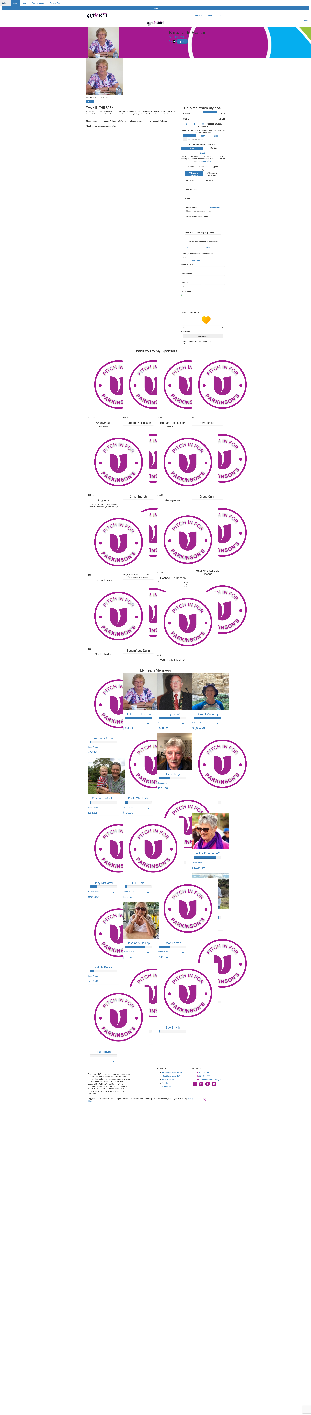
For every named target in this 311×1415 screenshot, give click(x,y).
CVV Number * (186, 291)
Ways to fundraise (39, 3)
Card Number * (187, 273)
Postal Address (203, 207)
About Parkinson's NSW (171, 1076)
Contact (210, 15)
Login (155, 8)
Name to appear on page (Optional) (199, 232)
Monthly (213, 148)
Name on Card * (187, 264)
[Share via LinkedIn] (176, 41)
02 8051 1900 (204, 1076)
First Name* (189, 180)
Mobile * (188, 198)
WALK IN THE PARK (176, 37)
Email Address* (191, 189)
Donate (15, 3)
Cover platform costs (190, 312)
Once (192, 148)
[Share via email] (174, 41)
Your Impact (166, 1083)
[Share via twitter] (171, 41)
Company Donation (212, 174)
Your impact (198, 15)
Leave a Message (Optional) (196, 216)
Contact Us (166, 1087)
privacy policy (206, 161)
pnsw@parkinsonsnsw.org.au (210, 1079)
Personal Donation (194, 174)
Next (208, 247)
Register (25, 3)
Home (6, 3)
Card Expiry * (186, 282)
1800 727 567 (204, 1072)
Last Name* (209, 180)
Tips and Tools (55, 3)
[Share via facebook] (169, 41)
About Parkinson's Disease (172, 1072)
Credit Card (195, 260)
